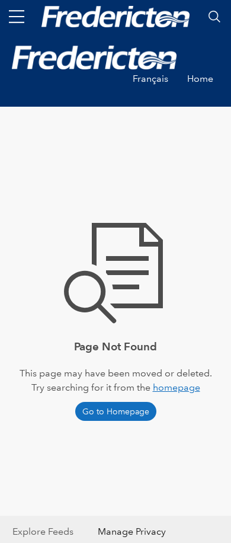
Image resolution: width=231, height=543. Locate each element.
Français (150, 78)
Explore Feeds (42, 531)
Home (200, 78)
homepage (176, 387)
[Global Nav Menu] (16, 16)
